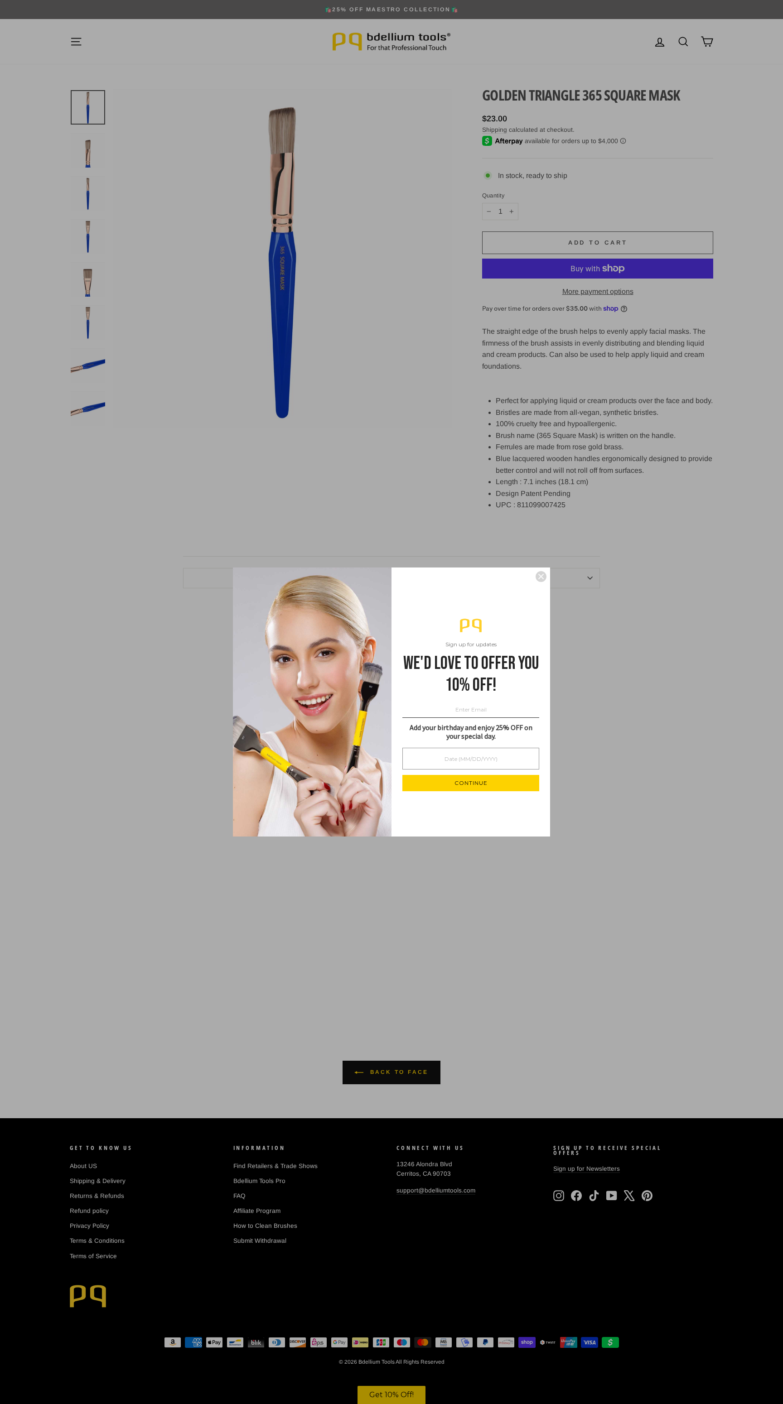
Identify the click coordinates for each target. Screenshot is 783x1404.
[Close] (541, 576)
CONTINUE (471, 782)
